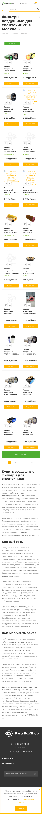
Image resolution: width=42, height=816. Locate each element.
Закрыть (21, 808)
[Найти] (37, 9)
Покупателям (8, 764)
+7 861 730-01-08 (21, 744)
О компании (8, 758)
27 (32, 463)
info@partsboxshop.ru (22, 751)
